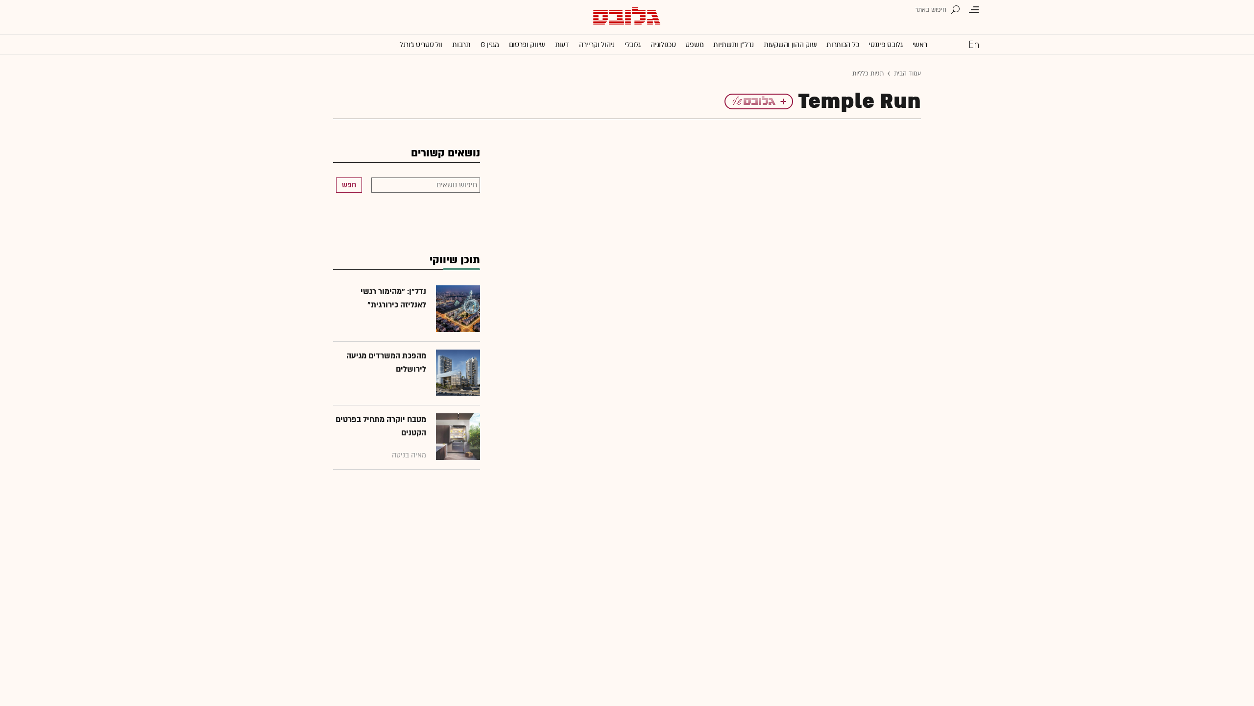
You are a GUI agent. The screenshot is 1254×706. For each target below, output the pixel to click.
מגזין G (490, 45)
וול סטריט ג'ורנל (421, 45)
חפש (349, 185)
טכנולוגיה (663, 45)
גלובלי (633, 45)
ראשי (920, 45)
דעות (562, 45)
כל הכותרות (842, 45)
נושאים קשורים (445, 153)
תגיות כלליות (868, 73)
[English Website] (974, 44)
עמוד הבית (907, 73)
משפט (694, 45)
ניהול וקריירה (597, 45)
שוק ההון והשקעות (790, 45)
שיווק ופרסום (527, 45)
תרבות (461, 45)
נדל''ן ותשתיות (733, 45)
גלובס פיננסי (885, 45)
